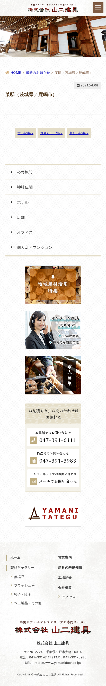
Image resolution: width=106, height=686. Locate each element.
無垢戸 (19, 577)
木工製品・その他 (28, 603)
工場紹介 (65, 577)
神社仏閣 (25, 187)
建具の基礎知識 (70, 567)
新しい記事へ (79, 133)
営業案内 (65, 557)
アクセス (69, 597)
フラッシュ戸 (24, 585)
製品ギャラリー (23, 567)
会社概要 (65, 587)
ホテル (23, 202)
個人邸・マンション (35, 247)
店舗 (21, 217)
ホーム (16, 557)
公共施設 (25, 172)
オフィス (25, 232)
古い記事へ (25, 133)
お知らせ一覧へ (51, 133)
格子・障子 (22, 594)
